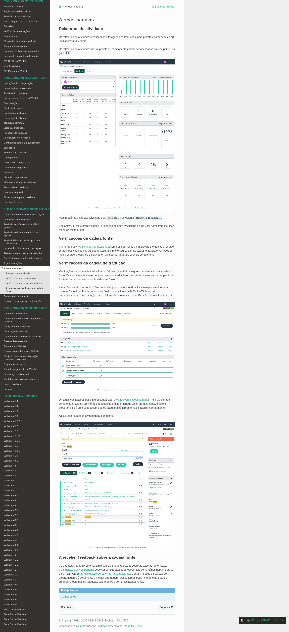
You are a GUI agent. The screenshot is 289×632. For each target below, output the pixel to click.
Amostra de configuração (17, 162)
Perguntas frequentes (15, 46)
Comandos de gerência (16, 167)
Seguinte (165, 607)
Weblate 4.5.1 (11, 520)
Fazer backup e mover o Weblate (21, 98)
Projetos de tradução (15, 113)
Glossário (9, 26)
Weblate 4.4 (10, 540)
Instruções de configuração (18, 83)
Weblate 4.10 (11, 455)
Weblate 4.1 (10, 579)
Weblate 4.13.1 (12, 411)
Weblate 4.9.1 (11, 460)
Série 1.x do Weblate (15, 619)
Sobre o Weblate (13, 384)
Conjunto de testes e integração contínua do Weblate (21, 357)
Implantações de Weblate (17, 88)
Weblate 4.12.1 (12, 426)
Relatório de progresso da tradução (22, 301)
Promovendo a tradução (16, 296)
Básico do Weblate (14, 6)
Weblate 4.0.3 (11, 589)
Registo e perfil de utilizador (18, 11)
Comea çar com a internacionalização (24, 214)
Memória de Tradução (15, 152)
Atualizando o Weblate (16, 93)
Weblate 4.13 (11, 416)
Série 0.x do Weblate (15, 624)
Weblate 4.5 (10, 525)
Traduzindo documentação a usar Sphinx (21, 234)
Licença (8, 389)
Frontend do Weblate (15, 346)
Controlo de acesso (14, 108)
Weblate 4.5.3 (11, 510)
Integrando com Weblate (17, 219)
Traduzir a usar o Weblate (17, 16)
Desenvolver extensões (16, 341)
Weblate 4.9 (10, 465)
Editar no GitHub (164, 6)
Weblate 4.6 (10, 505)
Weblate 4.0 (10, 604)
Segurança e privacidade (17, 374)
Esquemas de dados (15, 364)
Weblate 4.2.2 (11, 559)
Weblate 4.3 (10, 555)
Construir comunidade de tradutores (23, 258)
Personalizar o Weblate (16, 187)
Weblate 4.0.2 (11, 594)
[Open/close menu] (2, 268)
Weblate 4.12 (11, 431)
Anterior (68, 607)
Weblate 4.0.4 (11, 584)
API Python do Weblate (16, 71)
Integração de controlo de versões (22, 56)
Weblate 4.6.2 (11, 495)
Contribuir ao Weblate (15, 313)
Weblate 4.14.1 (12, 401)
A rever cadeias (12, 268)
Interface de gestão (14, 192)
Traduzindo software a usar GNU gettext (21, 226)
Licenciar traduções (14, 127)
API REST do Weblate (15, 61)
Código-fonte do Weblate (17, 326)
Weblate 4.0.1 (11, 599)
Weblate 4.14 (11, 406)
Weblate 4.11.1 (12, 440)
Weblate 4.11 (11, 445)
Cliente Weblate (12, 66)
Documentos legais (14, 202)
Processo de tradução (15, 132)
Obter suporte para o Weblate (19, 197)
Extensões (9, 147)
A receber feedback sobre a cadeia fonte (24, 290)
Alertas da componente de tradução (23, 253)
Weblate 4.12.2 (12, 421)
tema (104, 626)
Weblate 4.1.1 (11, 574)
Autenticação (11, 103)
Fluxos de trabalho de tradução (20, 41)
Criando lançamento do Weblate (21, 369)
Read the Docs (133, 626)
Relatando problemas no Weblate (21, 351)
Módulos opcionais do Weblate (20, 182)
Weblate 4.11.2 (12, 436)
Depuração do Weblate (16, 331)
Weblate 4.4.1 (11, 535)
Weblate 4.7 (10, 490)
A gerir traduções (13, 263)
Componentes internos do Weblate (22, 336)
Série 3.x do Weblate (15, 609)
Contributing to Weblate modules (21, 379)
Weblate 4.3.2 (11, 545)
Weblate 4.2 (10, 569)
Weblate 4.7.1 (11, 485)
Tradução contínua (14, 122)
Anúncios (9, 172)
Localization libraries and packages (22, 248)
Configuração (11, 157)
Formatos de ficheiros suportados (21, 51)
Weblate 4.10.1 (12, 450)
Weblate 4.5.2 (11, 515)
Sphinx (82, 626)
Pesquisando (11, 36)
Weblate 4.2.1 (11, 564)
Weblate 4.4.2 (11, 530)
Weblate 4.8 (10, 475)
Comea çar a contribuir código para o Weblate (23, 320)
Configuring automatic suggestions (22, 142)
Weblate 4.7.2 (11, 480)
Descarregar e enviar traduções (20, 21)
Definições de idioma (15, 118)
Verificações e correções (17, 31)
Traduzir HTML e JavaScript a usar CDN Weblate (22, 242)
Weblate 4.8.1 (11, 470)
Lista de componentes (15, 177)
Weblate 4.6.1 (11, 500)
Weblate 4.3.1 (11, 550)
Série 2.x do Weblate (15, 614)
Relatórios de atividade (18, 273)
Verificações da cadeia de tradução (24, 283)
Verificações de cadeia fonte (21, 278)
